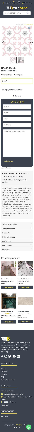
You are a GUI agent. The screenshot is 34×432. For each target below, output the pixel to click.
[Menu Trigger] (29, 7)
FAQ (2, 377)
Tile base (19, 425)
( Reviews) (28, 24)
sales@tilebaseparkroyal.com (12, 3)
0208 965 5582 (27, 3)
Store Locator (17, 1)
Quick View (9, 287)
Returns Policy (18, 177)
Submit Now (8, 161)
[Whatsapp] (28, 427)
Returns (4, 374)
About (3, 368)
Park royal (4, 416)
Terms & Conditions (8, 380)
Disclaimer (5, 405)
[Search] (28, 13)
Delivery (4, 371)
